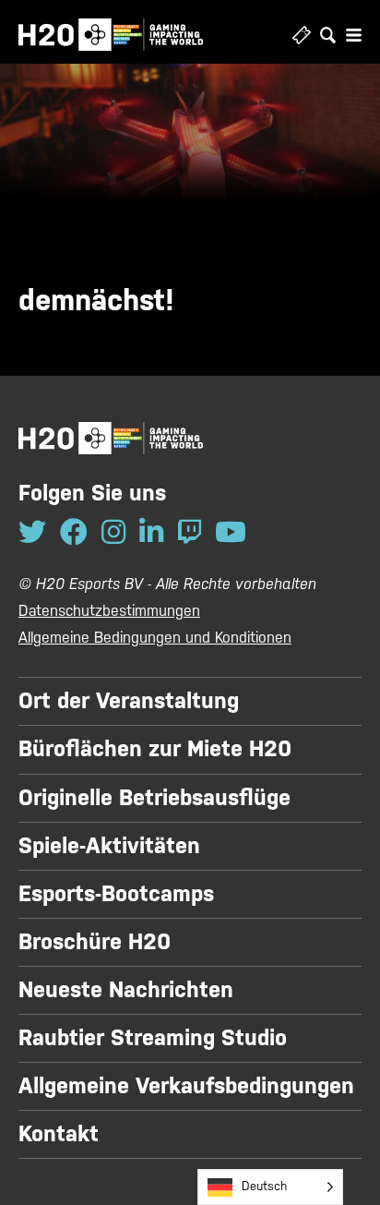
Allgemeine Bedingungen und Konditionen (154, 637)
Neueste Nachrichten (125, 990)
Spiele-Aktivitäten (109, 846)
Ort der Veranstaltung (128, 701)
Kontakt (58, 1134)
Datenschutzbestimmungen (109, 611)
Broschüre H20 (94, 942)
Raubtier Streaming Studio (152, 1038)
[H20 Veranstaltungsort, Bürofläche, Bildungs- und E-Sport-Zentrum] (110, 34)
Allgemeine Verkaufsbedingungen (186, 1086)
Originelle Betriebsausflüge (154, 798)
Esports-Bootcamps (116, 894)
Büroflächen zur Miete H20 (154, 749)
